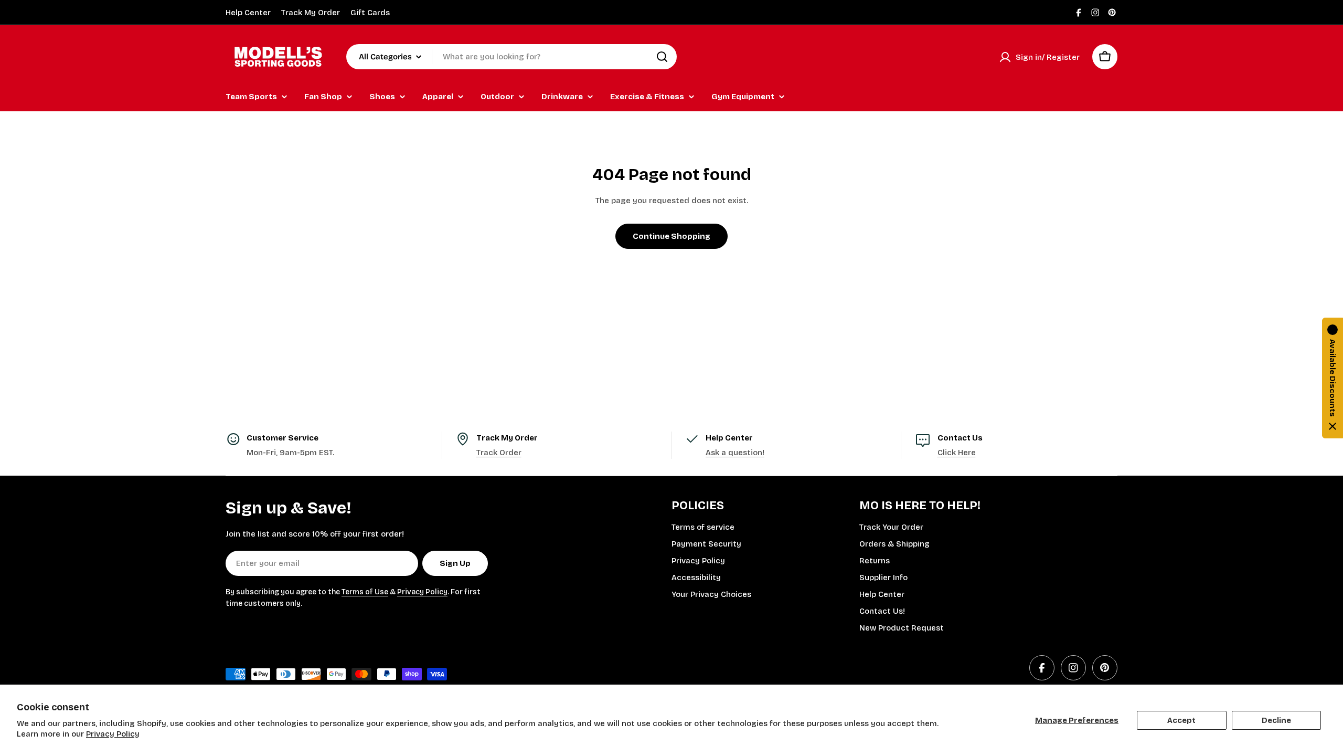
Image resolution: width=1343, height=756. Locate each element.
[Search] (662, 56)
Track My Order (310, 12)
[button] (1332, 378)
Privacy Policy (113, 734)
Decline (1276, 720)
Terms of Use (365, 591)
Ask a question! (735, 452)
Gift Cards (370, 12)
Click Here (956, 452)
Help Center (248, 12)
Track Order (498, 452)
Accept (1181, 720)
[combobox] (511, 56)
